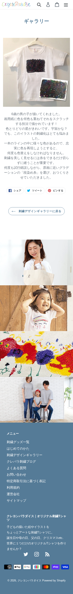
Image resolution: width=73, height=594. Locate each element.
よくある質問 (16, 468)
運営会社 (13, 494)
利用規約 (13, 487)
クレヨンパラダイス (29, 580)
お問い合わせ (16, 474)
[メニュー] (65, 4)
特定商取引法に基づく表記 (26, 481)
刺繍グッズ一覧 (18, 442)
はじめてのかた (18, 448)
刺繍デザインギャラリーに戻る (40, 211)
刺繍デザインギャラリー (24, 455)
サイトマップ (16, 500)
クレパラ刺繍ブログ (21, 461)
